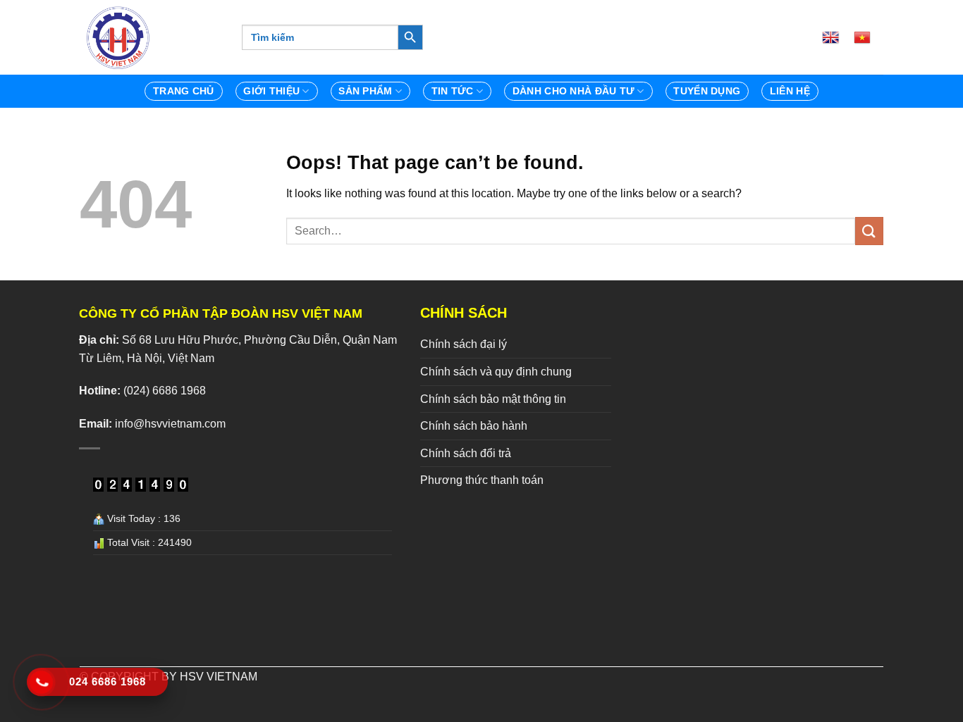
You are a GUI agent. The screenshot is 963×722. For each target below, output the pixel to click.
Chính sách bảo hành (473, 426)
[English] (836, 37)
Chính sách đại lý (463, 344)
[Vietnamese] (867, 37)
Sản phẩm (365, 91)
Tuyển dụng (706, 91)
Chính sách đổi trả (465, 453)
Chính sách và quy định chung (496, 372)
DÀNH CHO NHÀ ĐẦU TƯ (573, 91)
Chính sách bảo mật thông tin (493, 399)
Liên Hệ (790, 91)
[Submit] (869, 230)
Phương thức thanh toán (482, 480)
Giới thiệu (271, 91)
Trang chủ (183, 91)
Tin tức (452, 91)
